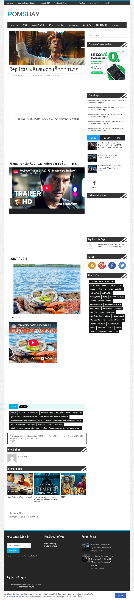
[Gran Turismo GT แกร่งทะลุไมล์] (20, 484)
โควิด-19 (110, 328)
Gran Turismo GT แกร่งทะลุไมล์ (19, 497)
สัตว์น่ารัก (87, 25)
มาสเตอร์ (48, 420)
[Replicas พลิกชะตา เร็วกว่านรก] (47, 48)
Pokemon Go (101, 25)
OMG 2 (63, 497)
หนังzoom (31, 424)
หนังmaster (20, 424)
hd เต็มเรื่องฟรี (95, 285)
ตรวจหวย (73, 25)
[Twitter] (122, 269)
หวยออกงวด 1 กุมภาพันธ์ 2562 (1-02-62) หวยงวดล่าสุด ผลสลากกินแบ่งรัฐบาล (27, 438)
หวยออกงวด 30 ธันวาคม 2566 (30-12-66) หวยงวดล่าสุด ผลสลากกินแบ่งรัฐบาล (106, 129)
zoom (68, 413)
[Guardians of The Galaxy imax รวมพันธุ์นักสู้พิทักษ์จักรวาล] (92, 169)
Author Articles (23, 456)
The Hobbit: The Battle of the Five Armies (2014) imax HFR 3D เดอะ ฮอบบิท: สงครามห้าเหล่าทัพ (110, 145)
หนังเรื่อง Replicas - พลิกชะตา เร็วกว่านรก (25, 428)
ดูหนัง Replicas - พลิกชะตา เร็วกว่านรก (24, 417)
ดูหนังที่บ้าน (118, 289)
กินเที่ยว (82, 3)
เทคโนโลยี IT (45, 3)
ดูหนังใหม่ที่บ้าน (106, 293)
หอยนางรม (16, 317)
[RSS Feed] (92, 269)
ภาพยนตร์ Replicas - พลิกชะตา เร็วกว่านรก (54, 417)
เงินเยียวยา (101, 324)
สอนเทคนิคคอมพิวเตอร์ (26, 3)
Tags (119, 138)
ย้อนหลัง (101, 301)
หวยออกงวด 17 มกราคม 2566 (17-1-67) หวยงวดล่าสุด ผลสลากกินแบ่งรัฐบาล (105, 122)
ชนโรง (75, 413)
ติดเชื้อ (105, 297)
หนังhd (97, 308)
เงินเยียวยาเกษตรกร (114, 324)
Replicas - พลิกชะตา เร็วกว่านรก (52, 413)
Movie (106, 3)
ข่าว (72, 3)
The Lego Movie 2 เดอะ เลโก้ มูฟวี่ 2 (66, 436)
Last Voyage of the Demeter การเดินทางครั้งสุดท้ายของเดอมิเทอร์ (45, 499)
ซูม (81, 413)
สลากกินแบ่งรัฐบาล (96, 304)
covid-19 (93, 281)
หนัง (12, 424)
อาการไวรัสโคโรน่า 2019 (116, 320)
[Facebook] (112, 269)
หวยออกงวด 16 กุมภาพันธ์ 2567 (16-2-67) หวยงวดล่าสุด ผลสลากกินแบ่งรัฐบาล (106, 108)
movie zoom (33, 413)
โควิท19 (118, 328)
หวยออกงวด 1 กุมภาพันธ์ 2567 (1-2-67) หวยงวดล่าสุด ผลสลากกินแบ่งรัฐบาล (105, 115)
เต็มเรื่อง (92, 328)
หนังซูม (50, 424)
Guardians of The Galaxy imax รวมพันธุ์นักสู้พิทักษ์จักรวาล (109, 167)
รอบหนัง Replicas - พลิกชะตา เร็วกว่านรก (67, 420)
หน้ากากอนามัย (95, 320)
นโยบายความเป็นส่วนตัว (14, 596)
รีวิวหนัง (108, 301)
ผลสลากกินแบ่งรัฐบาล (117, 297)
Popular (93, 138)
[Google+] (102, 269)
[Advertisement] (47, 97)
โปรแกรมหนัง (102, 331)
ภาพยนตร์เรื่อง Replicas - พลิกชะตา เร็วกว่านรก (26, 420)
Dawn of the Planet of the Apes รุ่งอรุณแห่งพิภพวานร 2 (109, 156)
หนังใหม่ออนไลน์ (118, 316)
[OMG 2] (73, 484)
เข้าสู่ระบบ (19, 517)
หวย (103, 320)
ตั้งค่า (80, 596)
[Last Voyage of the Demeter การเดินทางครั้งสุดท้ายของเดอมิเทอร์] (47, 484)
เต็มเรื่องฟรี (101, 328)
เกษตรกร (93, 324)
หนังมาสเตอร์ (59, 424)
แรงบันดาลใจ (94, 3)
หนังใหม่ (44, 428)
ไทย (110, 331)
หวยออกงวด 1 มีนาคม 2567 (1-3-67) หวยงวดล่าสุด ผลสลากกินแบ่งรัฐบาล (106, 101)
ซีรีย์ (51, 25)
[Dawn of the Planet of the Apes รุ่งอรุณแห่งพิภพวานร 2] (92, 158)
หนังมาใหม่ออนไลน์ (96, 316)
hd (113, 281)
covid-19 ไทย (104, 281)
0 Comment (56, 75)
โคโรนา (92, 331)
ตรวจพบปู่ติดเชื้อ (95, 297)
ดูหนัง (111, 289)
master (22, 413)
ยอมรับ (120, 595)
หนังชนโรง (41, 424)
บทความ (10, 3)
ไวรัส (116, 331)
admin (20, 75)
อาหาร (115, 25)
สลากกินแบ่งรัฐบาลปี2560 (113, 304)
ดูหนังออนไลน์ (94, 293)
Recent (106, 138)
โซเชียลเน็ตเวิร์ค (60, 3)
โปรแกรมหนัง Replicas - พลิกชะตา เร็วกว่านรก (64, 428)
